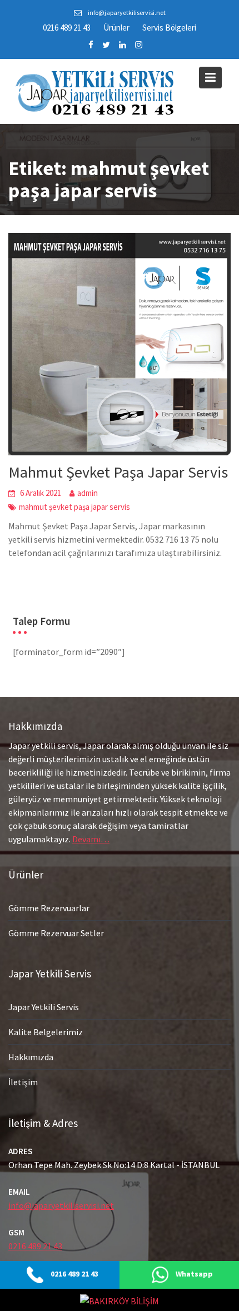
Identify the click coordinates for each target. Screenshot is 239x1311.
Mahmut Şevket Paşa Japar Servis (118, 472)
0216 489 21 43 (67, 27)
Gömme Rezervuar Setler (56, 932)
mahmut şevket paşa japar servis (74, 506)
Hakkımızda (30, 1056)
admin (87, 493)
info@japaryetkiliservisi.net (61, 1205)
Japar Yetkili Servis (43, 1006)
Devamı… (90, 839)
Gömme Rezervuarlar (48, 907)
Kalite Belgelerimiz (45, 1031)
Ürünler (116, 27)
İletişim (23, 1081)
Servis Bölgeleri (169, 27)
